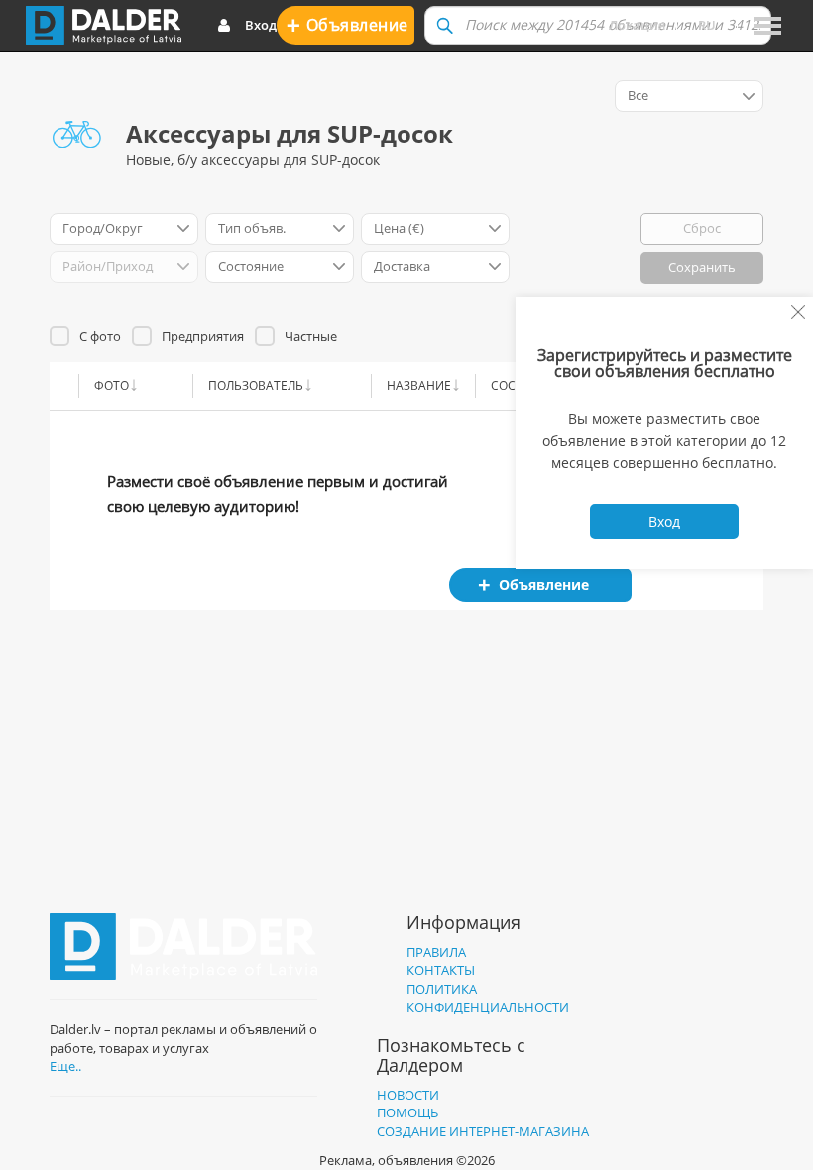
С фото (100, 336)
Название (419, 385)
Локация (637, 25)
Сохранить (702, 267)
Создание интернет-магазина (483, 1131)
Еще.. (65, 1066)
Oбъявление (347, 24)
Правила (436, 952)
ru (707, 25)
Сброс (702, 228)
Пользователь (255, 385)
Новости (408, 1095)
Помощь (407, 1112)
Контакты (440, 970)
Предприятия (203, 336)
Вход (261, 25)
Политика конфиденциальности (487, 998)
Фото (111, 385)
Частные (311, 336)
